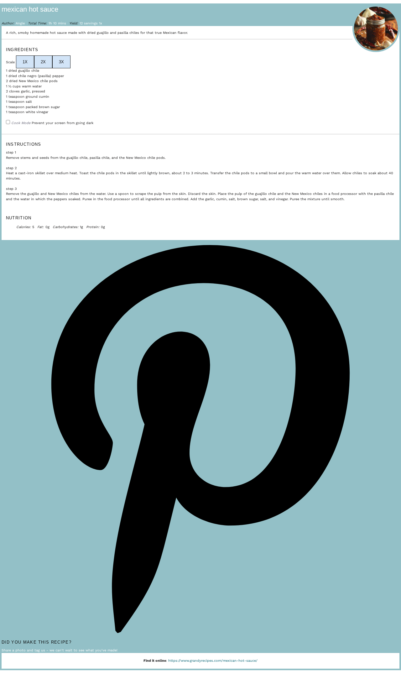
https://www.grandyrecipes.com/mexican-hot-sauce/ (213, 661)
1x (25, 62)
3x (61, 62)
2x (43, 62)
